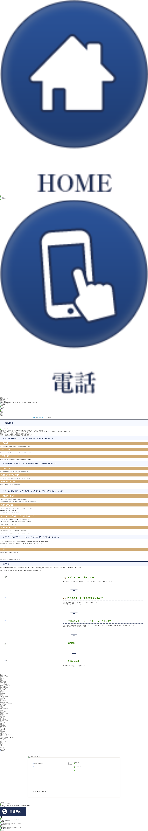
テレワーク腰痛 (3, 704)
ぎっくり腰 (2, 709)
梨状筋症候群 (2, 705)
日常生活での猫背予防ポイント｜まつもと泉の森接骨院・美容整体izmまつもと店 (15, 435)
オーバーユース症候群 (4, 720)
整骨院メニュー (41, 417)
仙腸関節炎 (2, 710)
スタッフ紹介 (2, 399)
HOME (34, 417)
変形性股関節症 (3, 726)
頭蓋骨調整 (2, 678)
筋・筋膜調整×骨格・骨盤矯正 (6, 703)
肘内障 (1, 694)
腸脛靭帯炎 (2, 714)
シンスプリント (3, 721)
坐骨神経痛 (2, 703)
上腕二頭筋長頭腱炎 (4, 687)
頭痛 (1, 677)
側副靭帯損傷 (2, 731)
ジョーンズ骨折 (3, 728)
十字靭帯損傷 (2, 725)
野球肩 (1, 699)
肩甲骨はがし (2, 689)
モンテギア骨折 (3, 686)
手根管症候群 (2, 698)
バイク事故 (2, 736)
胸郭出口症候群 (3, 700)
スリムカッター (3, 740)
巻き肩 (1, 743)
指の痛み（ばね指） (4, 697)
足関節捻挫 (2, 732)
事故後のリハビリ (3, 735)
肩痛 (1, 690)
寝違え (1, 679)
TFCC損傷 (2, 697)
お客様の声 (2, 400)
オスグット (2, 727)
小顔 (1, 742)
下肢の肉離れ (2, 716)
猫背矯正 (1, 706)
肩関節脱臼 (2, 691)
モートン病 (2, 724)
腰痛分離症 (2, 712)
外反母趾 (1, 715)
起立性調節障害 (3, 681)
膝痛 (1, 721)
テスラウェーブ (3, 741)
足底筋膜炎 (2, 717)
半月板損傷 (2, 723)
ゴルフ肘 (1, 692)
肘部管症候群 (2, 693)
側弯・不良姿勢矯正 (4, 708)
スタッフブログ (3, 401)
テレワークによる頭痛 (4, 684)
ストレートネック (3, 683)
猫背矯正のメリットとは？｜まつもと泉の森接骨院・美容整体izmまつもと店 (15, 433)
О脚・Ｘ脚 (2, 718)
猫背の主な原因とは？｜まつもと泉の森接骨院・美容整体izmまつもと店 (14, 432)
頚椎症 (1, 680)
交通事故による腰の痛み (4, 734)
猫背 (1, 744)
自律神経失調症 (3, 682)
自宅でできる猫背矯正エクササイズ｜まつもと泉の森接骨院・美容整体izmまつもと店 (16, 434)
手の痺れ (1, 695)
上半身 (1, 701)
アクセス (1, 746)
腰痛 (1, 709)
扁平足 (1, 730)
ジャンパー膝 (2, 722)
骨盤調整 (1, 707)
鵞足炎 (1, 715)
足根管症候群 (2, 729)
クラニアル (2, 739)
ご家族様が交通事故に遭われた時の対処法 (8, 737)
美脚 (1, 745)
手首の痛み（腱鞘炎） (4, 696)
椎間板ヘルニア (3, 711)
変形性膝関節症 (3, 719)
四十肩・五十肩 (3, 688)
